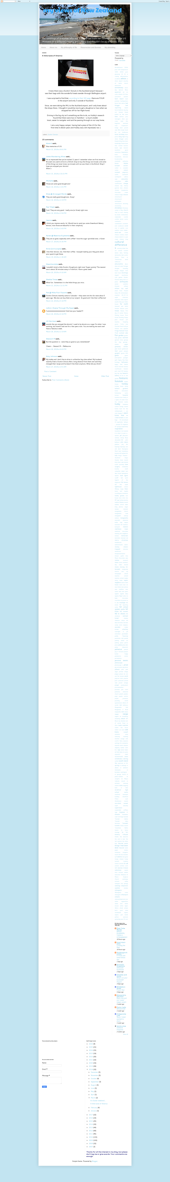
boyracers (124, 152)
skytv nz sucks (124, 752)
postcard (120, 680)
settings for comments (121, 743)
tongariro (125, 852)
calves (116, 170)
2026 (91, 1044)
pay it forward (119, 652)
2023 (91, 1053)
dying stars (123, 279)
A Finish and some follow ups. (121, 957)
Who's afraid (119, 908)
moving (122, 567)
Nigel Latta (122, 596)
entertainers (124, 293)
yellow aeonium (121, 917)
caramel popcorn (121, 172)
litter (126, 489)
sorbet (117, 761)
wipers (117, 915)
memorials (124, 536)
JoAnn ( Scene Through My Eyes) (60, 308)
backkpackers (124, 101)
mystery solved (121, 576)
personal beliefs (121, 660)
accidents (117, 79)
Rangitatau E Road (121, 709)
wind (126, 910)
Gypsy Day (121, 360)
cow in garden (119, 228)
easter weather (121, 284)
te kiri (125, 832)
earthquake (124, 281)
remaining (117, 718)
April (93, 1094)
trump (126, 859)
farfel (126, 306)
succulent (118, 803)
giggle (126, 344)
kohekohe (125, 467)
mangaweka (124, 518)
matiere (125, 527)
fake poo (121, 302)
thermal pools (123, 843)
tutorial (121, 863)
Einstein (117, 286)
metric (126, 545)
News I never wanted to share (121, 1019)
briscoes (125, 157)
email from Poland (121, 291)
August (94, 1085)
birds (116, 134)
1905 (116, 72)
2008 (91, 1143)
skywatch (117, 754)
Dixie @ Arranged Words (56, 194)
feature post (124, 308)
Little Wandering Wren (56, 156)
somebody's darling (121, 759)
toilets (126, 850)
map (121, 522)
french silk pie (124, 326)
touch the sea (119, 854)
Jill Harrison (51, 321)
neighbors (118, 582)
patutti (126, 649)
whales (126, 888)
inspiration (119, 428)
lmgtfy (126, 491)
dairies (116, 253)
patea (120, 645)
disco (126, 264)
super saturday (121, 805)
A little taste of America (98, 1103)
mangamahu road (121, 513)
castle (116, 174)
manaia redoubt (121, 509)
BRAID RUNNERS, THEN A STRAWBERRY (122, 934)
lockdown (125, 493)
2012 (91, 1130)
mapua (126, 522)
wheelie (117, 897)
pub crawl (124, 689)
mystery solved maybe (121, 578)
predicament (124, 685)
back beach (119, 99)
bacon (116, 103)
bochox (126, 146)
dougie (126, 266)
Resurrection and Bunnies (91, 47)
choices (125, 194)
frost (126, 331)
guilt (116, 360)
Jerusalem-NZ (119, 440)
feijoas (122, 311)
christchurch (118, 197)
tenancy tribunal (121, 834)
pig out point (118, 667)
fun (116, 335)
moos (120, 562)
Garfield (125, 338)
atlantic (120, 94)
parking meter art (121, 640)
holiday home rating (121, 386)
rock (123, 730)
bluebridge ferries (120, 143)
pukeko (126, 694)
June (93, 1088)
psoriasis (117, 689)
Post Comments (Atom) (60, 380)
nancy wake (118, 580)
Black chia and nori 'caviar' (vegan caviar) (122, 1000)
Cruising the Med (121, 946)
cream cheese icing (121, 239)
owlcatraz (118, 634)
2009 (91, 1140)
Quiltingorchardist (122, 953)
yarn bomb (124, 915)
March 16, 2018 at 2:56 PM (56, 213)
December (94, 1072)
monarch (125, 560)
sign (119, 750)
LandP (116, 478)
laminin (117, 475)
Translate (121, 60)
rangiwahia (118, 712)
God (116, 351)
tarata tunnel (124, 825)
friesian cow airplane (121, 328)
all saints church (121, 83)
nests (120, 585)
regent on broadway (121, 716)
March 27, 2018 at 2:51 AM (56, 367)
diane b (49, 143)
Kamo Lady (121, 1007)
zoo (127, 919)
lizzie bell (118, 491)
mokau (117, 560)
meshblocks (118, 542)
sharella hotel (119, 745)
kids (116, 455)
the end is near (120, 839)
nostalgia (122, 602)
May (92, 1091)
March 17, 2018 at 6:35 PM (56, 241)
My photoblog (110, 47)
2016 (91, 1118)
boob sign (118, 148)
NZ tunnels (124, 611)
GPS (126, 353)
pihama (117, 669)
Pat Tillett (50, 207)
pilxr (122, 669)
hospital (125, 395)
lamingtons (125, 473)
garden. (120, 338)
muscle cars (119, 571)
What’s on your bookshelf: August (122, 980)
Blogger (94, 1161)
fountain (117, 326)
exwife (117, 302)
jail (121, 435)
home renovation (121, 391)
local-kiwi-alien (121, 943)
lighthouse (118, 487)
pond (126, 676)
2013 (91, 1127)
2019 (91, 1066)
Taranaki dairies (121, 819)
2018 (91, 1069)
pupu (116, 696)
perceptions (118, 658)
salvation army (121, 734)
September (95, 1082)
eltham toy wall (121, 288)
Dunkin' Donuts (53, 134)
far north (124, 304)
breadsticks (118, 157)
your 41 (123, 919)
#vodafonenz (119, 67)
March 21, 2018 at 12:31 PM (56, 285)
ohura (123, 620)
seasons (125, 741)
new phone (124, 587)
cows (121, 230)
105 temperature (123, 70)
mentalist (117, 538)
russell (126, 732)
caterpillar (124, 179)
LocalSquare (118, 493)
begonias (117, 123)
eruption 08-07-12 (121, 295)
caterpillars (118, 181)
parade (126, 638)
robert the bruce (121, 727)
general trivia (119, 340)
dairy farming (124, 253)
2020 (91, 1063)
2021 (91, 1060)
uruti (126, 866)
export (126, 300)
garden (121, 335)
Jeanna (49, 220)
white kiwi (118, 903)
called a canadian (121, 168)
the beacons (124, 837)
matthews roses (121, 529)
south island (123, 761)
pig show (125, 667)
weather (117, 888)
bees (116, 116)
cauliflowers (118, 183)
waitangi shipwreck (121, 886)
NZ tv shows (120, 613)
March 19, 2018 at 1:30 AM (56, 257)
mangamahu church (121, 511)
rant (122, 712)
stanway (125, 783)
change (125, 183)
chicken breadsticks (121, 190)
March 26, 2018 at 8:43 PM (56, 349)
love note (122, 498)
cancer (126, 170)
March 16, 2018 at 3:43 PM (56, 228)
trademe (119, 857)
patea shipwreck (121, 647)
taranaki (126, 817)
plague (117, 674)
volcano (120, 872)
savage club (124, 739)
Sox (116, 763)
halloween (124, 362)
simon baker (124, 750)
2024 (91, 1050)
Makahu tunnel (123, 502)
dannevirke (118, 255)
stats (121, 785)
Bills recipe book (123, 130)
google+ (117, 353)
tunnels (117, 861)
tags (116, 812)
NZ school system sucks (121, 608)
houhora (117, 397)
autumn (126, 96)
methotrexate (119, 545)
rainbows (125, 705)
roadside (125, 725)
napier (126, 580)
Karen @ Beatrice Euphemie (58, 235)
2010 (91, 1137)
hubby (117, 404)
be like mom (124, 114)
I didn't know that (121, 414)
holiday (125, 383)
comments (118, 221)
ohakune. (117, 620)
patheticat (118, 649)
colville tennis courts (121, 219)
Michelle (49, 181)
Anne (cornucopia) (53, 249)
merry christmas (121, 540)
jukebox (117, 444)
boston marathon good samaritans (121, 150)
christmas (118, 208)
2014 (91, 1124)
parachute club (119, 638)
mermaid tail (124, 538)
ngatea (117, 596)
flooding (121, 317)
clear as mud (119, 212)
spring (117, 765)
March (93, 1098)
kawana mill (118, 453)
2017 (91, 1115)
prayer (117, 685)
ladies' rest (124, 471)
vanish (126, 870)
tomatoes (117, 852)
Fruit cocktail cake (121, 333)
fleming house (119, 315)
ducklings (125, 273)
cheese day (118, 186)
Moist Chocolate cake (121, 558)
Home (43, 47)
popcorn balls (119, 678)
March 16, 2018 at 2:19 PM (56, 200)
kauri (120, 451)
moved (126, 565)
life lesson (124, 482)
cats (126, 181)
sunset (126, 803)
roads (120, 725)
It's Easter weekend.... (98, 1100)
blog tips (122, 137)
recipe (125, 714)
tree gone (125, 857)
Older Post (105, 376)
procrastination (119, 687)
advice (123, 78)
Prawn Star (121, 990)
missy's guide (119, 556)
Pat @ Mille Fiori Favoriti (56, 292)
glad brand (118, 349)
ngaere (117, 594)
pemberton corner (121, 656)
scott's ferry (118, 741)
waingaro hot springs (121, 883)
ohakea (126, 618)
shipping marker (119, 748)
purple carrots (123, 696)
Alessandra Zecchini (121, 996)
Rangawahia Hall (121, 707)
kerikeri (124, 453)
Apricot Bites (123, 90)
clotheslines (124, 215)
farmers (117, 308)
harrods (121, 366)
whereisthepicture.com (121, 899)
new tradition (119, 589)
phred (126, 665)
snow (126, 756)
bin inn (117, 132)
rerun (123, 718)
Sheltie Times (51, 279)
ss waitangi (123, 765)
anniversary (119, 87)
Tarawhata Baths (121, 828)
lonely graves (119, 496)
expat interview (121, 297)
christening (118, 206)
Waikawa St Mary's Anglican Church (121, 877)
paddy (116, 636)
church (126, 210)
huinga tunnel (124, 406)
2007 (91, 1146)
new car (125, 585)
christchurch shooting (121, 203)
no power (123, 600)
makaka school (119, 504)
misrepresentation (120, 554)
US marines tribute (121, 868)
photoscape (118, 663)
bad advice (122, 103)
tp (115, 857)
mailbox (117, 502)
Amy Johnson (51, 356)
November (95, 1075)
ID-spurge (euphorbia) (121, 426)
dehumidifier (119, 264)
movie (117, 567)
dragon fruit (124, 271)
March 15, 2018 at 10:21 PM (56, 174)
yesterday (117, 919)
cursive (120, 250)
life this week (121, 484)
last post (124, 478)
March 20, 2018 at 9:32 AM (56, 272)
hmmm (119, 381)
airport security (123, 81)
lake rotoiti (118, 473)
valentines (118, 870)
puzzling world (121, 701)
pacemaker (125, 634)
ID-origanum (124, 424)
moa (127, 556)
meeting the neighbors (121, 533)
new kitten (118, 587)
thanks (117, 837)
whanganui (118, 890)
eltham (126, 286)
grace (117, 355)
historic (123, 378)
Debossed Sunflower (120, 969)
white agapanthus (121, 901)
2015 (91, 1121)
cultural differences (121, 245)
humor (116, 409)
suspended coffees (121, 810)
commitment (118, 223)
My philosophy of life (69, 47)
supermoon (118, 808)
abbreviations (124, 76)
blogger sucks (123, 139)
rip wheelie (122, 721)
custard (126, 250)
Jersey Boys (124, 438)
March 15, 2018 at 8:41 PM (56, 149)
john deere (124, 442)
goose (123, 353)
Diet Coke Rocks (121, 929)
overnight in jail (121, 631)
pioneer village (123, 672)
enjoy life (117, 293)
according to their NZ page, (80, 98)
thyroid (121, 848)
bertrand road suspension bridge (121, 125)
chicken (126, 188)
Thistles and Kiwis (122, 975)
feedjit (117, 311)
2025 (91, 1047)
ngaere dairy (124, 594)
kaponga (117, 447)
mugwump (125, 569)
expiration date (119, 300)
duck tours (118, 273)
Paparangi (125, 636)
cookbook (121, 226)
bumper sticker (121, 165)
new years (125, 591)
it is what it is (119, 433)
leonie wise (121, 1026)
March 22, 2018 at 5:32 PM (56, 301)
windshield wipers (121, 912)
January (94, 1111)
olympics (125, 625)
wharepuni (124, 895)
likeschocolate (52, 264)
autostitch (118, 96)
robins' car (118, 730)
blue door (125, 141)
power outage (123, 683)
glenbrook (125, 349)
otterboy (125, 629)
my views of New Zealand (82, 9)
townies (125, 854)
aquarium (118, 92)
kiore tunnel (124, 460)
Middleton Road (121, 987)
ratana (126, 712)
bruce (116, 163)
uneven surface (119, 866)
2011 (91, 1134)
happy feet (118, 364)
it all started (124, 431)
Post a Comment (50, 371)
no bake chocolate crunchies (121, 598)
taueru (116, 830)
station (117, 785)
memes (117, 536)
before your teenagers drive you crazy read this (121, 119)
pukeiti (121, 694)
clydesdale (118, 217)
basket (117, 114)
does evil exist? (119, 266)
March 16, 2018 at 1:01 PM (56, 187)
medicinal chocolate (121, 531)
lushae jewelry (124, 500)
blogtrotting (118, 141)
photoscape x (119, 665)
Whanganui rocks (121, 892)
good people (123, 351)
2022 (91, 1056)
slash (126, 754)
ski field (117, 752)
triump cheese (119, 859)
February (94, 1107)
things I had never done (121, 846)
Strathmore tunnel (121, 801)
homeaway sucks (121, 393)
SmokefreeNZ (119, 756)
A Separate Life (121, 1014)
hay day (119, 373)
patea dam (125, 645)
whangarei (118, 895)
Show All (125, 1034)
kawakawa (125, 451)
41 (122, 74)
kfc (127, 453)
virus (116, 872)
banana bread (123, 112)
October (94, 1078)
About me (53, 47)
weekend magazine (120, 1029)
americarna (118, 85)
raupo (117, 714)
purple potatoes (121, 698)
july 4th (125, 444)
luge (118, 500)
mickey (117, 547)
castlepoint (118, 177)
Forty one (124, 324)
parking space (119, 643)
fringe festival (119, 331)
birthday (121, 134)
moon (116, 562)
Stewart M (50, 339)
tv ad (126, 863)
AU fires (125, 94)
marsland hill (118, 524)
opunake (117, 627)
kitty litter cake (119, 462)
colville (126, 217)
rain (120, 705)
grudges (125, 358)
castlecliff (125, 174)
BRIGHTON (121, 1009)
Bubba (126, 163)
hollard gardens (121, 388)
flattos (126, 313)
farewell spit (119, 306)
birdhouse (125, 132)
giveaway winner (121, 346)
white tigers (124, 906)
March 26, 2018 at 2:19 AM (56, 331)
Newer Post (46, 376)
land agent (124, 475)
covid (126, 226)
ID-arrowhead (124, 420)
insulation (117, 431)
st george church (120, 774)
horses (117, 395)
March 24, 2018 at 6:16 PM (56, 314)
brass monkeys (121, 154)
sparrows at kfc (123, 763)
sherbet (126, 745)
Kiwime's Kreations (121, 965)
